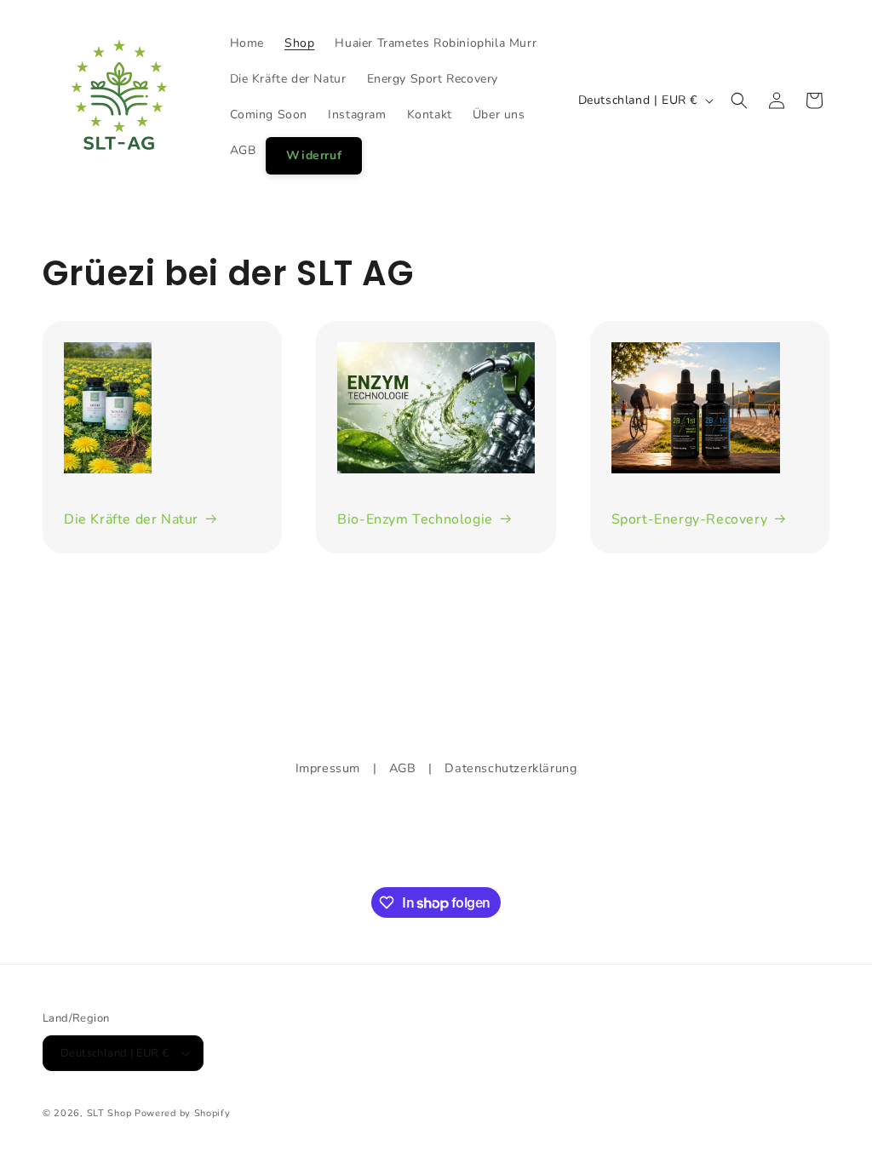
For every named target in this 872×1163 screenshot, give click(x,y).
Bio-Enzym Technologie (415, 519)
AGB (402, 767)
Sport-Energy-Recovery (689, 519)
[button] (739, 100)
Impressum (327, 767)
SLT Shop (109, 1113)
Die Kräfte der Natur (131, 519)
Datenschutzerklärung (511, 767)
